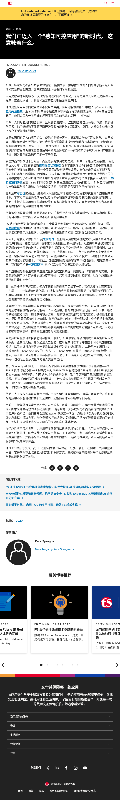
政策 (31, 790)
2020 (19, 520)
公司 (8, 29)
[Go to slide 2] (49, 665)
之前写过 (48, 239)
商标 (20, 790)
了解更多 (64, 15)
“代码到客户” (36, 264)
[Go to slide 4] (63, 665)
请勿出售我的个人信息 (85, 790)
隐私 (41, 790)
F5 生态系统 (42, 624)
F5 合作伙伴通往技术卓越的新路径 (58, 629)
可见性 (21, 193)
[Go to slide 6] (79, 665)
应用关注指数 (14, 111)
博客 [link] (18, 29)
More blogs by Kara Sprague (52, 549)
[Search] (105, 3)
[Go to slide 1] (41, 665)
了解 (65, 700)
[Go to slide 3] (56, 665)
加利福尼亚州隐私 (59, 790)
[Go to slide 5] (71, 665)
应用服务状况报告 (50, 165)
